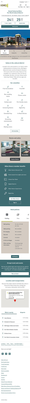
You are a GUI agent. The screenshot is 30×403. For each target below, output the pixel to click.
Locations (3, 343)
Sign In (27, 6)
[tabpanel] (15, 57)
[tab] (5, 52)
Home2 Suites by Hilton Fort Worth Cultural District (12, 345)
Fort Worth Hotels (18, 343)
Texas (11, 343)
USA (8, 343)
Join (24, 6)
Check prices (18, 26)
